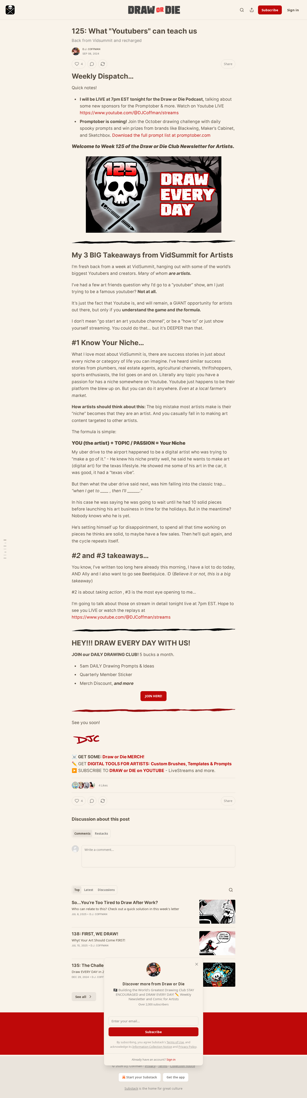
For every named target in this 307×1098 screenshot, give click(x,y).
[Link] (65, 76)
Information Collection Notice (152, 1047)
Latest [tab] (88, 890)
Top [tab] (77, 890)
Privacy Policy (187, 1047)
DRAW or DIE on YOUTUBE (136, 770)
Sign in (293, 10)
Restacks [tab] (101, 833)
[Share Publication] (251, 9)
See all (80, 996)
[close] (196, 964)
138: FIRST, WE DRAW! (95, 933)
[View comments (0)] (91, 63)
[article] (153, 912)
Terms (162, 1066)
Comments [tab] (82, 833)
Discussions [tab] (106, 890)
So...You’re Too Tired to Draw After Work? (115, 902)
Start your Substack (141, 1077)
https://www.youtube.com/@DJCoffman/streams (129, 112)
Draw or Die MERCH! (123, 756)
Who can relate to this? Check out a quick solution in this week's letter (125, 909)
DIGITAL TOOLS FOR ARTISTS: (119, 763)
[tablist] (91, 833)
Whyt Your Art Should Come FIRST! (98, 940)
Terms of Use (175, 1042)
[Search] (241, 9)
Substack (131, 1088)
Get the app (176, 1077)
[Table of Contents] (5, 549)
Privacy (150, 1066)
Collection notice (182, 1066)
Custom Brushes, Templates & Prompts (191, 763)
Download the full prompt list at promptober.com (161, 135)
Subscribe (270, 10)
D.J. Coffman (91, 49)
